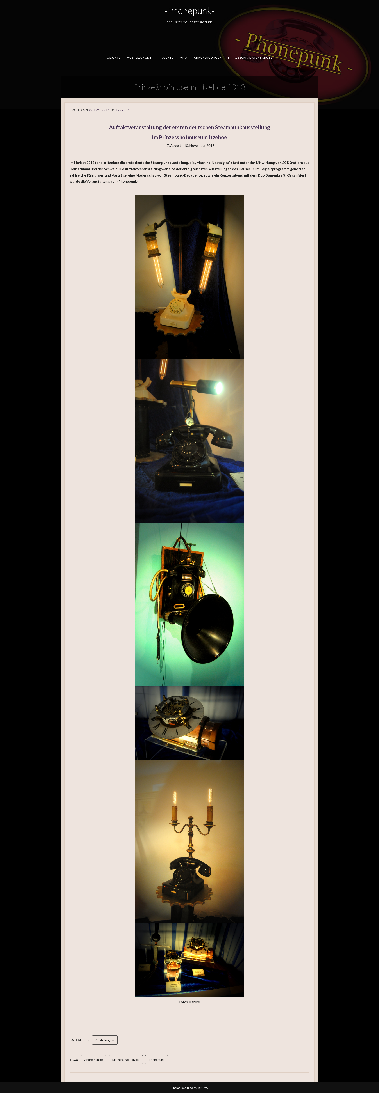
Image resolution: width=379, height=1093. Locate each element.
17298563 (124, 110)
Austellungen (139, 57)
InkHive (202, 1087)
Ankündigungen (208, 57)
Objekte (114, 57)
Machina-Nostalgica (125, 1059)
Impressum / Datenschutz (250, 57)
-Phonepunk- (189, 10)
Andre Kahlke (93, 1059)
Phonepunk (156, 1059)
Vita (183, 57)
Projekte (165, 57)
